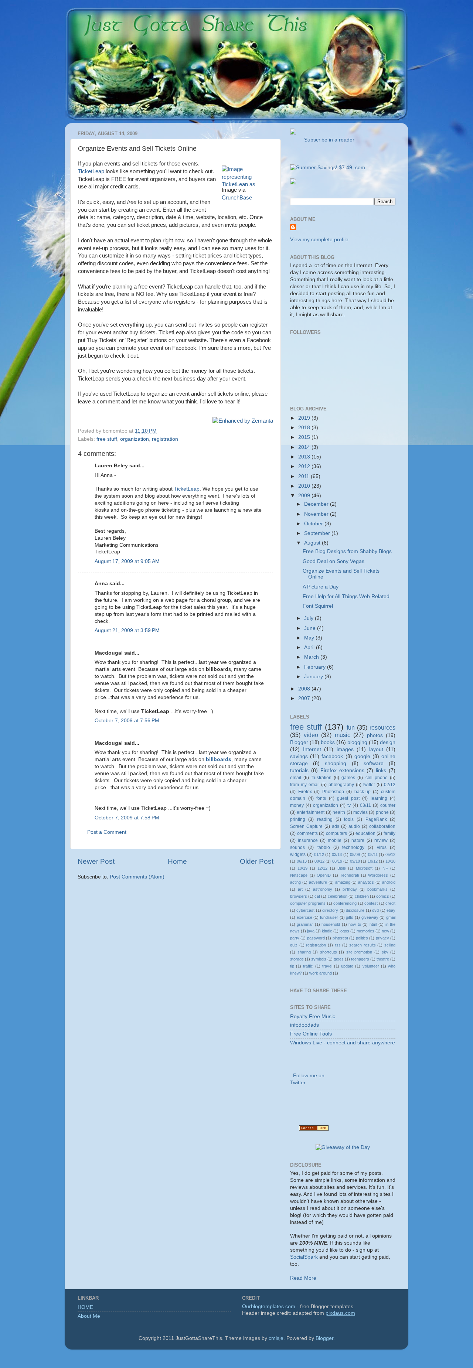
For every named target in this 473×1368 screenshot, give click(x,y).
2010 (305, 486)
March (312, 657)
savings (299, 756)
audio (354, 826)
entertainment (310, 812)
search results (362, 945)
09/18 (355, 861)
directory (330, 910)
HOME (85, 1307)
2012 (305, 466)
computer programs (308, 903)
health (339, 812)
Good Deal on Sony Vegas (333, 561)
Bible (341, 868)
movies (360, 812)
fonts (321, 798)
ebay (391, 910)
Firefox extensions (342, 770)
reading (325, 819)
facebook (332, 756)
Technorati (349, 875)
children (362, 896)
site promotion (359, 952)
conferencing (345, 903)
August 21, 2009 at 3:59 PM (127, 630)
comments (307, 833)
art (300, 889)
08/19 (337, 861)
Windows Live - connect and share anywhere (342, 1042)
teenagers (360, 959)
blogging (357, 742)
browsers (298, 896)
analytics (366, 882)
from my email (305, 784)
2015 (305, 437)
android (388, 882)
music (342, 734)
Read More (303, 1278)
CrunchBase (237, 198)
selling (389, 945)
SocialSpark (304, 1257)
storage (297, 959)
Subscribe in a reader (327, 140)
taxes (339, 959)
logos (344, 931)
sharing (304, 952)
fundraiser (329, 917)
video (311, 734)
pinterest (340, 938)
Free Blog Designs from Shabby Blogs (347, 551)
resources (382, 727)
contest (371, 903)
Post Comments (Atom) (137, 877)
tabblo (323, 847)
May (310, 638)
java (310, 931)
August (313, 543)
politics (362, 938)
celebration (337, 896)
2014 (305, 447)
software (374, 763)
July (309, 618)
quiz (293, 945)
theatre (383, 959)
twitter (369, 784)
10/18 (390, 861)
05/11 (373, 854)
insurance (308, 840)
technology (353, 847)
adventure (318, 882)
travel (327, 966)
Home (177, 861)
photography (341, 784)
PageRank (376, 819)
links (381, 770)
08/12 (319, 861)
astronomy (322, 889)
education (365, 833)
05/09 (355, 854)
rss (338, 945)
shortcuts (328, 952)
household (330, 924)
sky (385, 952)
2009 (305, 495)
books (328, 742)
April (310, 647)
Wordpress (378, 875)
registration (165, 439)
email (295, 777)
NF (385, 868)
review (381, 840)
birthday (350, 889)
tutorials (299, 770)
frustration (321, 777)
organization (134, 439)
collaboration (382, 826)
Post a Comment (106, 832)
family (389, 833)
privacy (382, 938)
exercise (304, 917)
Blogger (299, 742)
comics (382, 896)
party (294, 938)
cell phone (376, 777)
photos (375, 735)
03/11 (365, 805)
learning (379, 798)
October (314, 523)
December (317, 504)
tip (292, 966)
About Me (89, 1316)
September (317, 533)
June (310, 628)
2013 (305, 457)
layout (376, 749)
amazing (342, 882)
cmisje (276, 1338)
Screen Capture (306, 826)
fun (351, 727)
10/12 (373, 861)
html (373, 924)
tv (349, 805)
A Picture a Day (320, 587)
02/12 (389, 784)
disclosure (355, 910)
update (347, 966)
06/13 (302, 861)
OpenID (324, 875)
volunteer (371, 966)
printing (297, 819)
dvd (375, 910)
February (315, 667)
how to (354, 924)
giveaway (369, 917)
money (297, 805)
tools (349, 819)
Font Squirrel (318, 606)
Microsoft (364, 868)
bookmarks (377, 889)
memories (365, 931)
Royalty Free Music (312, 1016)
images (345, 749)
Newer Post (96, 861)
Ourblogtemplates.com (268, 1306)
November (317, 514)
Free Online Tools (311, 1034)
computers (336, 833)
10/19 (302, 868)
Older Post (256, 861)
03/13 (337, 854)
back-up (362, 791)
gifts (349, 917)
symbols (318, 959)
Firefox (305, 791)
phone (382, 812)
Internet (312, 749)
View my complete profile (319, 239)
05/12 (390, 854)
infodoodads (304, 1025)
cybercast (305, 910)
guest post (348, 798)
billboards (218, 759)
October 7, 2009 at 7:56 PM (127, 720)
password (316, 938)
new (385, 931)
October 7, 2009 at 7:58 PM (127, 818)
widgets (298, 854)
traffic (308, 966)
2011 (304, 476)
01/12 (319, 854)
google (362, 756)
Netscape (298, 875)
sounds (297, 847)
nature (357, 840)
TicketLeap (91, 171)
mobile (334, 840)
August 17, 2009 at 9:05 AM (127, 561)
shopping (335, 763)
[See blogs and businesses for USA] (314, 1129)
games (348, 777)
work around (320, 973)
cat (317, 896)
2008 (305, 689)
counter (387, 805)
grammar (305, 924)
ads (335, 826)
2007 (305, 698)
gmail (390, 917)
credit (390, 903)
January (314, 676)
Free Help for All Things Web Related (346, 596)
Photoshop (333, 791)
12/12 (322, 868)
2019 (305, 418)
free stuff (106, 439)
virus (382, 847)
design (387, 742)
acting (295, 882)
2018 (305, 427)
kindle (327, 931)
